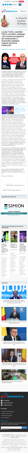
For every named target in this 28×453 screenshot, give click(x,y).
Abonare (24, 427)
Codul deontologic (14, 437)
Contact (13, 436)
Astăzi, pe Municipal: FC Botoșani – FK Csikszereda (14, 245)
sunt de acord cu (12, 429)
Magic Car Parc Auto (7, 413)
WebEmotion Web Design (8, 411)
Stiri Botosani (6, 49)
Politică (24, 49)
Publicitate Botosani (7, 415)
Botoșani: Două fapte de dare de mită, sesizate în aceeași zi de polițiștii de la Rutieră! (4, 248)
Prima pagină (7, 436)
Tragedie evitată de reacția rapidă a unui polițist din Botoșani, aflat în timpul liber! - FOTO (23, 247)
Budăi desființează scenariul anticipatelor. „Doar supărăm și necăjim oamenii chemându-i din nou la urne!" (14, 343)
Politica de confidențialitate (17, 429)
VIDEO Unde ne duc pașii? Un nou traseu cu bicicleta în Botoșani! (12, 382)
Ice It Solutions (5, 417)
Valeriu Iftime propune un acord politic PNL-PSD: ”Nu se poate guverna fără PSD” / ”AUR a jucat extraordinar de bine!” (14, 364)
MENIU (24, 11)
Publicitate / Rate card (20, 436)
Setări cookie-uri (17, 448)
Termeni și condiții (5, 447)
